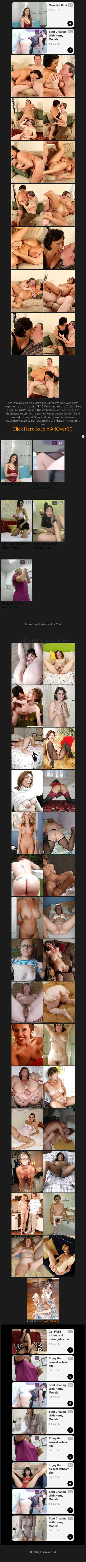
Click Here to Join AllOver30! (43, 429)
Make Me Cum (58, 5)
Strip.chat (54, 9)
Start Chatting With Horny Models (58, 35)
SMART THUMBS (50, 1321)
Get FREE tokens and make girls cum (59, 1335)
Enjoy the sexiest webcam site (45, 545)
